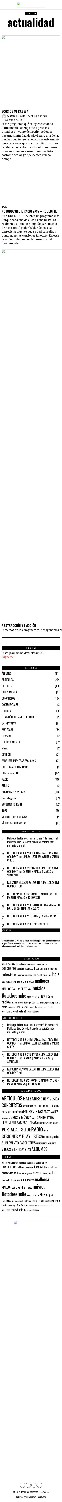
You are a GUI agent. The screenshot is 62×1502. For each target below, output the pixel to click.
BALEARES (7, 686)
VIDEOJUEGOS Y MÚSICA (14, 817)
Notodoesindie (14, 995)
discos (37, 968)
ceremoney (41, 964)
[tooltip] (22, 1485)
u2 (25, 1011)
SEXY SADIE (40, 1002)
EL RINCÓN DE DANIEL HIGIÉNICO (18, 717)
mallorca (42, 980)
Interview (6, 736)
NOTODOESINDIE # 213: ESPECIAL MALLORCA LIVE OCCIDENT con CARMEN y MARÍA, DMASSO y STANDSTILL (32, 871)
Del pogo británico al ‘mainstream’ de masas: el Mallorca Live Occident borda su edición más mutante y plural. (32, 842)
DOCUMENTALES (10, 705)
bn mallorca (21, 964)
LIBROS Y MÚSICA (11, 742)
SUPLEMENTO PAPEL (12, 804)
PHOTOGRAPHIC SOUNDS (15, 767)
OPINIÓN (6, 754)
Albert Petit (7, 964)
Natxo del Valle (17, 116)
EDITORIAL (7, 711)
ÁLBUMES (6, 673)
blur (14, 964)
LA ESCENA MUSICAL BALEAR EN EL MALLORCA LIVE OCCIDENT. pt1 (33, 884)
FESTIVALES (7, 729)
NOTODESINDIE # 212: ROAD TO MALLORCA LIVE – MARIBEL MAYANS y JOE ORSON (33, 895)
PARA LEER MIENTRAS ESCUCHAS (19, 761)
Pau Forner (35, 996)
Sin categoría (9, 798)
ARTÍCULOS (8, 680)
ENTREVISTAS (9, 723)
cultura (20, 968)
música (39, 988)
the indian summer (42, 1007)
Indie (55, 974)
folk (44, 975)
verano (29, 1011)
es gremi (28, 975)
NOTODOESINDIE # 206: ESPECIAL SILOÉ (27, 924)
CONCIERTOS (8, 698)
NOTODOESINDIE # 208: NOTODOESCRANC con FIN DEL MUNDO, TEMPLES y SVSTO (33, 907)
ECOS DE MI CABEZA (15, 111)
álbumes (35, 1011)
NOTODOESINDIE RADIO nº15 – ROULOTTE (29, 211)
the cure (31, 1007)
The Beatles (22, 1007)
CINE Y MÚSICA (9, 692)
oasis (29, 996)
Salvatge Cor (29, 1002)
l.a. (9, 981)
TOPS (4, 810)
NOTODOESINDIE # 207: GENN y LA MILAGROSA (31, 916)
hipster (48, 975)
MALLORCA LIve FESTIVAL (17, 988)
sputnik (48, 1002)
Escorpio (20, 975)
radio (5, 1002)
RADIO (4, 207)
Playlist (44, 996)
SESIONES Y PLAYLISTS (14, 119)
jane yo (5, 981)
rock (21, 1002)
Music (5, 748)
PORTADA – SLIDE (11, 773)
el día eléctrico (49, 968)
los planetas (27, 981)
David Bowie (29, 968)
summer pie (12, 1007)
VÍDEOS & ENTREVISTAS (14, 823)
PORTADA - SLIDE (16, 1129)
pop (51, 996)
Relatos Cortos (14, 1002)
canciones (31, 964)
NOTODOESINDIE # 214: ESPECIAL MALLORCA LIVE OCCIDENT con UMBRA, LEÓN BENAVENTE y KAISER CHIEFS (33, 856)
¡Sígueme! (8, 657)
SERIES (5, 786)
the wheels (17, 1011)
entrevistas (9, 974)
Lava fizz (15, 981)
